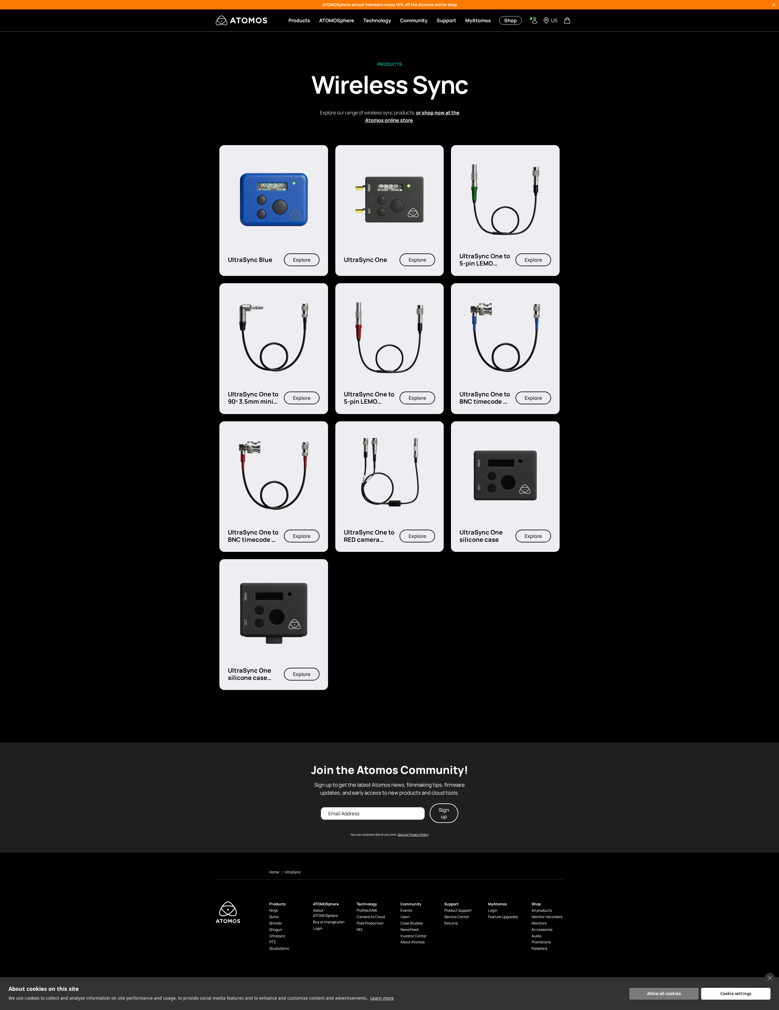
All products (542, 910)
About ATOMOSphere (325, 913)
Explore (301, 260)
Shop (510, 20)
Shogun (275, 929)
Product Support (458, 910)
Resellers (539, 948)
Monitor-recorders (547, 916)
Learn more (382, 998)
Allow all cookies (664, 993)
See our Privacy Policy (413, 834)
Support (446, 20)
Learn (405, 916)
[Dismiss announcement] (773, 4)
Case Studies (411, 923)
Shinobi (275, 923)
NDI (359, 929)
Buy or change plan (328, 922)
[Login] (534, 20)
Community (414, 20)
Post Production (370, 923)
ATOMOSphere (336, 20)
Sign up (444, 813)
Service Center (456, 916)
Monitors (539, 923)
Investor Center (413, 936)
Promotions (541, 942)
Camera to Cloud (371, 916)
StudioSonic (279, 948)
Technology (377, 20)
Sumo (274, 916)
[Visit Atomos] (241, 20)
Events (406, 910)
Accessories (542, 929)
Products (299, 20)
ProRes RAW (367, 910)
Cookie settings (736, 993)
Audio (536, 936)
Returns (451, 923)
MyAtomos (478, 20)
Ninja (273, 910)
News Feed (409, 929)
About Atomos (412, 942)
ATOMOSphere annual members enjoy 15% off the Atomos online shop (389, 4)
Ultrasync (277, 936)
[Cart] (568, 20)
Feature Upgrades (503, 916)
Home (274, 872)
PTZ (272, 942)
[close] (770, 978)
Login (317, 928)
